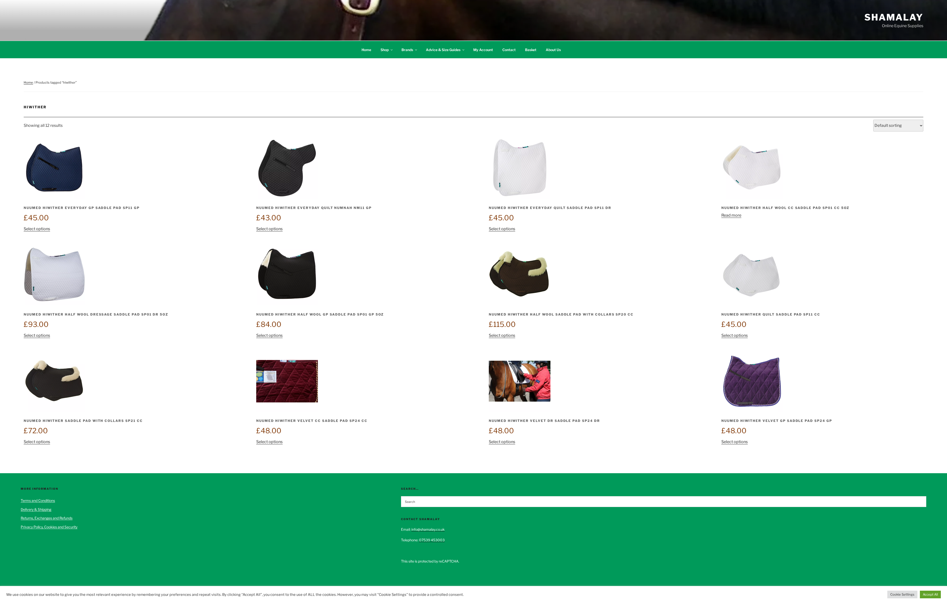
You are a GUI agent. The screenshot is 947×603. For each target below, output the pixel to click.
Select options (37, 228)
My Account (483, 50)
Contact (509, 50)
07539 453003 (432, 540)
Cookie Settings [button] (902, 594)
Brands (407, 50)
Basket (530, 50)
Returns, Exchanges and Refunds (47, 518)
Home (366, 50)
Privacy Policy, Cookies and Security (49, 527)
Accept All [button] (930, 594)
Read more (731, 215)
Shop (385, 50)
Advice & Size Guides (443, 50)
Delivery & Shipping (36, 509)
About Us (553, 50)
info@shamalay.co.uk (428, 529)
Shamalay (893, 17)
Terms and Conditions (38, 500)
